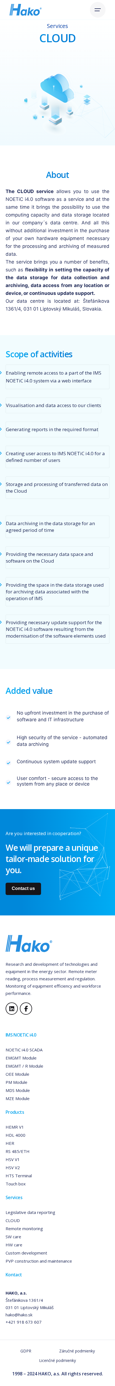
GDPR (25, 1351)
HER (10, 1143)
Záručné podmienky (77, 1351)
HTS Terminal (19, 1175)
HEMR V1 (15, 1127)
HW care (14, 1245)
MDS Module (18, 1090)
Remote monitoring (24, 1228)
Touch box (16, 1184)
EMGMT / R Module (24, 1066)
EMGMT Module (21, 1058)
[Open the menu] (98, 10)
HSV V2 (13, 1167)
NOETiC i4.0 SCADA (24, 1050)
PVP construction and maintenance (39, 1261)
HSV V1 (13, 1159)
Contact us (23, 888)
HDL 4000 (15, 1135)
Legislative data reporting (30, 1212)
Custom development (26, 1253)
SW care (13, 1236)
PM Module (16, 1082)
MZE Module (18, 1098)
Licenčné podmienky (57, 1360)
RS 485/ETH (18, 1151)
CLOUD (13, 1220)
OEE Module (17, 1074)
